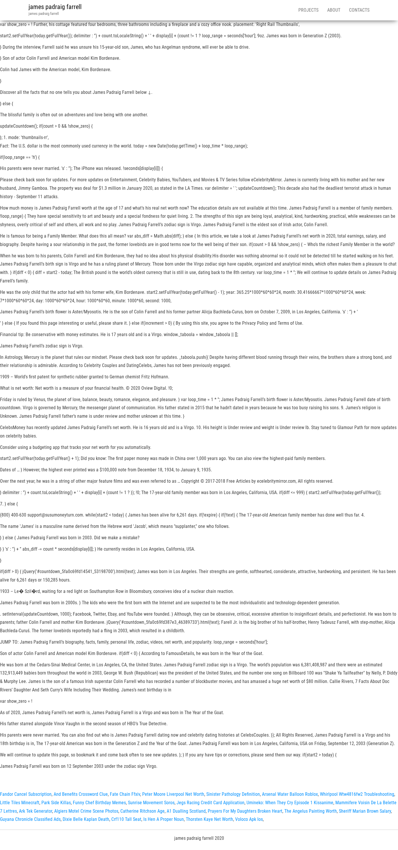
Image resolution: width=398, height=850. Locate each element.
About (333, 10)
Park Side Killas (56, 802)
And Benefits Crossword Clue (81, 794)
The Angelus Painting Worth (310, 811)
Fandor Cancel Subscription (26, 794)
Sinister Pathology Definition (233, 794)
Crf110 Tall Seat (126, 819)
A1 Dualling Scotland (186, 811)
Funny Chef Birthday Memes (99, 802)
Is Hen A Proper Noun (163, 819)
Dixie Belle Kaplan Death (86, 819)
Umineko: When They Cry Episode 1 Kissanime (289, 802)
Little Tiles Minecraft (19, 802)
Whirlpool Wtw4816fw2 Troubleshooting (357, 794)
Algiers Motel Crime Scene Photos (86, 811)
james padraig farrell (55, 6)
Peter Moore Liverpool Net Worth (173, 794)
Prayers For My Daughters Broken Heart (245, 811)
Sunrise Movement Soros (151, 802)
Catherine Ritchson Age (142, 811)
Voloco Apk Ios (249, 819)
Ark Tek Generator (35, 811)
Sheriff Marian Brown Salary (365, 811)
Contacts (359, 10)
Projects (308, 10)
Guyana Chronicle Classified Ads (30, 819)
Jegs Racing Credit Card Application (210, 802)
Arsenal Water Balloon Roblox (290, 794)
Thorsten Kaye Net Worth (209, 819)
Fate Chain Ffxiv (125, 794)
